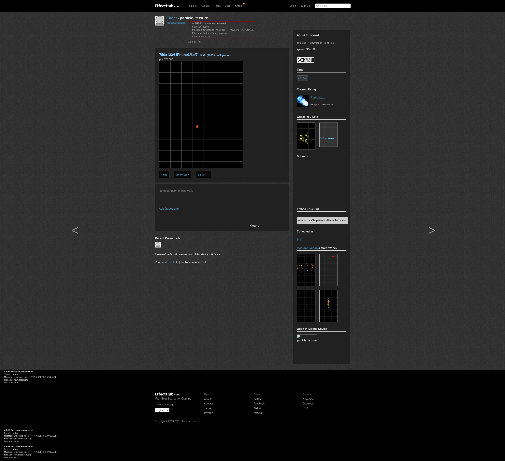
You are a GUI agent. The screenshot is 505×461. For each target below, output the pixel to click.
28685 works (328, 104)
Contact (208, 403)
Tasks (217, 5)
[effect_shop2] (306, 270)
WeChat (258, 413)
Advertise (308, 399)
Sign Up (305, 5)
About (207, 399)
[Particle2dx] (303, 101)
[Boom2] (306, 136)
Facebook (259, 403)
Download (182, 175)
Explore (192, 5)
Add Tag (302, 78)
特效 (299, 239)
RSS (305, 408)
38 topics (315, 104)
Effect (171, 17)
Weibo (257, 408)
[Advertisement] (316, 182)
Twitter (257, 399)
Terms (207, 408)
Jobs (227, 5)
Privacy (208, 413)
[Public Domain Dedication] (305, 62)
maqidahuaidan (176, 23)
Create (238, 5)
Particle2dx (318, 97)
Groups (205, 5)
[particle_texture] (328, 135)
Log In (293, 5)
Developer (308, 403)
